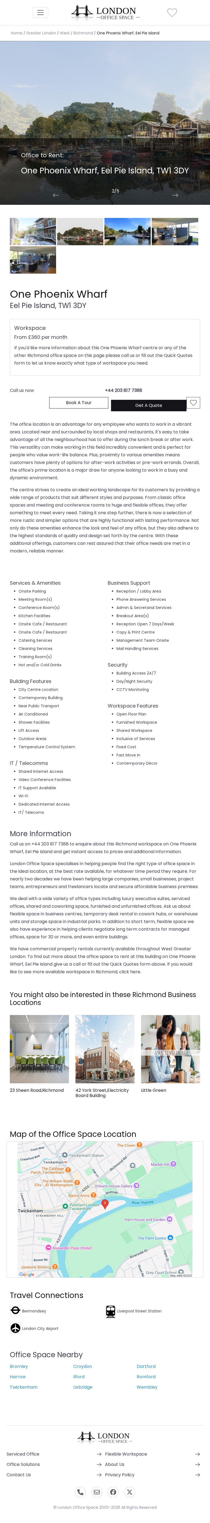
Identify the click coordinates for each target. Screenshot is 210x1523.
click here (129, 972)
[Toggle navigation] (40, 12)
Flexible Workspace (126, 1454)
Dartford (146, 1366)
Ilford (78, 1377)
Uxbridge (82, 1387)
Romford (146, 1377)
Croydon (82, 1366)
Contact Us (19, 1475)
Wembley (147, 1387)
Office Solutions (23, 1464)
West (65, 33)
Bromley (19, 1366)
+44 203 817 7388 (123, 390)
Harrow (18, 1377)
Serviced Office (23, 1454)
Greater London (41, 33)
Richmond (83, 33)
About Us (114, 1464)
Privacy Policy (120, 1475)
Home (16, 33)
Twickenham (23, 1387)
